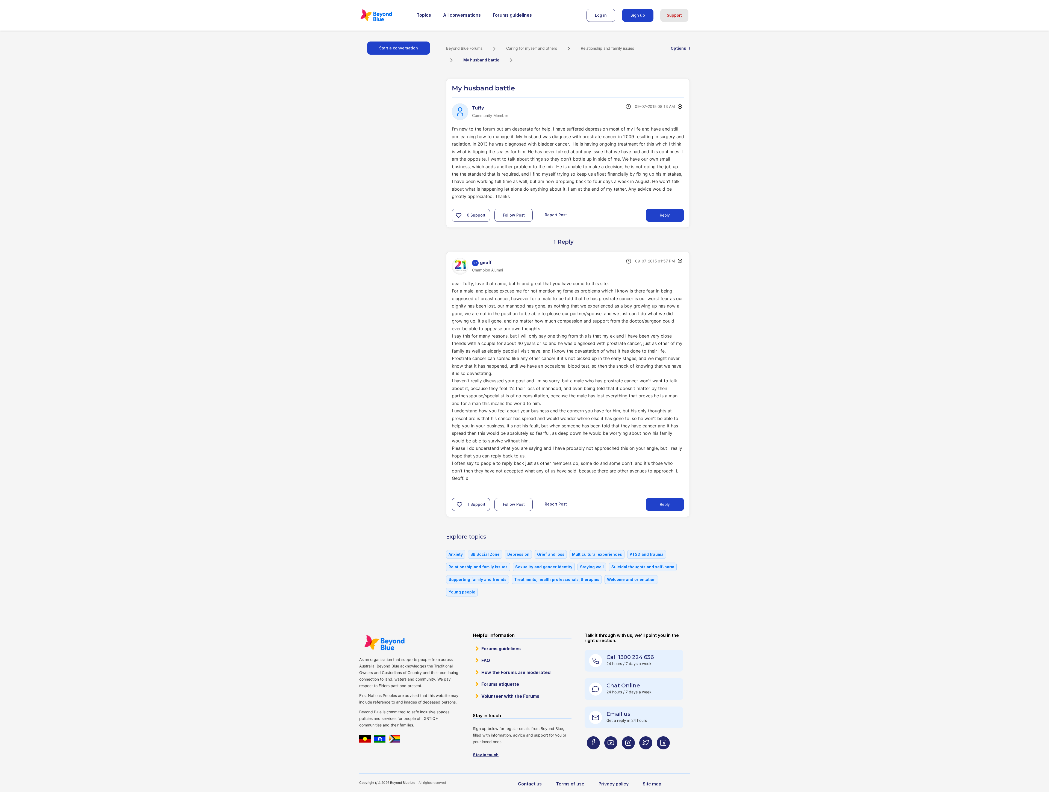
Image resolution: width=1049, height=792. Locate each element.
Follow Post (514, 215)
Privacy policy (614, 784)
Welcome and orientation (631, 579)
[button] (459, 215)
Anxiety (456, 554)
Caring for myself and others (531, 48)
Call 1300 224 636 (630, 657)
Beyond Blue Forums (383, 15)
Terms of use (570, 784)
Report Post (556, 214)
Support (674, 15)
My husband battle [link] (481, 60)
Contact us (530, 784)
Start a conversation (398, 48)
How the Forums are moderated (515, 672)
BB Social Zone (485, 554)
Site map (652, 784)
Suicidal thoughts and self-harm (642, 567)
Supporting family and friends (477, 579)
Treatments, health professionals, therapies (556, 579)
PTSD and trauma (647, 554)
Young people (462, 592)
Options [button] (678, 48)
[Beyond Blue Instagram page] (628, 753)
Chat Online (623, 685)
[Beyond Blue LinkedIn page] (663, 753)
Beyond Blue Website (384, 642)
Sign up (637, 15)
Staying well (592, 567)
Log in (601, 15)
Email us (618, 714)
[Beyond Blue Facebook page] (593, 753)
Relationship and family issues (607, 48)
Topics (424, 15)
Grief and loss (550, 554)
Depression (518, 554)
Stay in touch (486, 754)
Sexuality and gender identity (543, 567)
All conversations (462, 15)
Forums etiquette (500, 684)
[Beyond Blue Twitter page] (646, 753)
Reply (665, 215)
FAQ (485, 660)
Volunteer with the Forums (510, 696)
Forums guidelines (512, 15)
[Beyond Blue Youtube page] (611, 753)
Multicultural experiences (597, 554)
